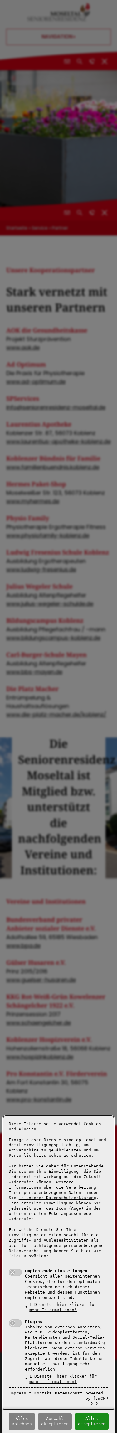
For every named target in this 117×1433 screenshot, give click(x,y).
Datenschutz (68, 1393)
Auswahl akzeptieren (55, 1421)
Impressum (20, 1393)
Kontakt (43, 1393)
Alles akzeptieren (91, 1421)
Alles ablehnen (22, 1421)
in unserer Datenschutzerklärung (57, 1197)
